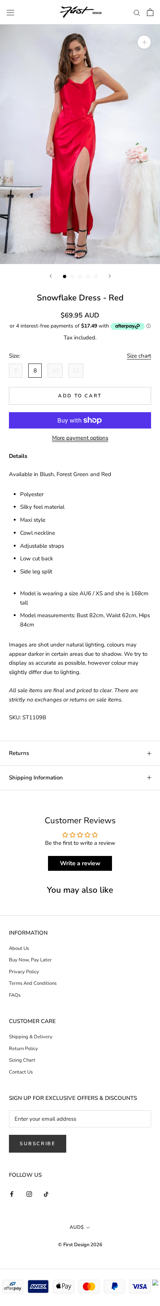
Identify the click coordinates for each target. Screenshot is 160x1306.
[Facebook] (12, 1194)
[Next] (110, 276)
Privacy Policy (24, 971)
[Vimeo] (46, 1194)
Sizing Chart (22, 1060)
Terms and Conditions (33, 983)
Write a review (80, 863)
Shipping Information (36, 777)
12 (76, 370)
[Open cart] (150, 12)
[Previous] (50, 276)
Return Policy (23, 1048)
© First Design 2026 (80, 1244)
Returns (19, 753)
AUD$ (77, 1227)
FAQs (14, 995)
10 (55, 370)
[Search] (137, 12)
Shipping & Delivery (30, 1036)
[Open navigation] (10, 12)
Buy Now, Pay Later (30, 960)
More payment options (80, 438)
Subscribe (37, 1143)
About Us (19, 948)
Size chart (139, 355)
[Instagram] (29, 1194)
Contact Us (21, 1072)
